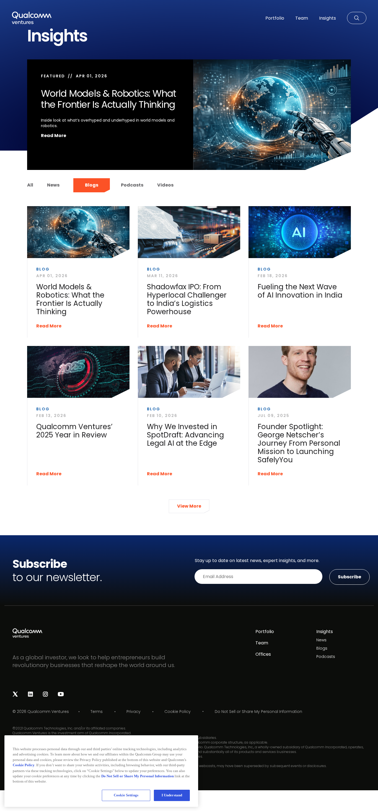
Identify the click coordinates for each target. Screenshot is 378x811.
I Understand (172, 795)
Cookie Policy (177, 711)
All (30, 185)
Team (261, 643)
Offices (263, 654)
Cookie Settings (126, 795)
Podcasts (132, 185)
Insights (324, 631)
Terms (96, 711)
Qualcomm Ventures (48, 711)
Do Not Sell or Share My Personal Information (258, 711)
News (53, 185)
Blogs (91, 185)
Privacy (133, 711)
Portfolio (264, 631)
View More (189, 506)
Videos (165, 185)
